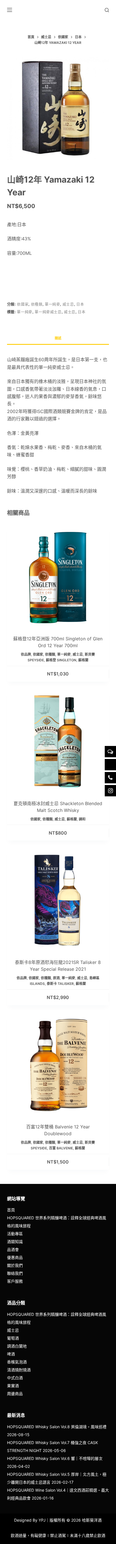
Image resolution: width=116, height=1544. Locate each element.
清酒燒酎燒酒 (19, 1369)
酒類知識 (15, 1241)
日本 (80, 304)
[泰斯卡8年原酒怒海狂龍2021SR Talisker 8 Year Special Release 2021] (58, 900)
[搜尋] (107, 10)
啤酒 (11, 1353)
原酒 (56, 978)
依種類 (37, 304)
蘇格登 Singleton (61, 660)
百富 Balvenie (61, 1148)
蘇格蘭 (83, 660)
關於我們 (15, 1265)
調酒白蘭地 (17, 1346)
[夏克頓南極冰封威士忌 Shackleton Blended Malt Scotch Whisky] (58, 741)
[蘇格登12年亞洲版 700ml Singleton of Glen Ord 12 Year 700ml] (58, 577)
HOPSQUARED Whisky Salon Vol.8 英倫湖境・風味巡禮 (56, 1426)
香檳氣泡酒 (17, 1361)
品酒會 (13, 1249)
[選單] (9, 9)
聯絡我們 (15, 1273)
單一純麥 (52, 304)
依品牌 (26, 654)
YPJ (42, 1520)
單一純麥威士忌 (48, 311)
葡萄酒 (13, 1338)
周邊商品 (15, 1393)
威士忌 (68, 304)
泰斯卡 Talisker (60, 983)
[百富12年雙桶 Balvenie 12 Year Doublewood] (58, 1065)
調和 (82, 819)
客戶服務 (15, 1281)
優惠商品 (15, 1257)
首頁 (11, 1209)
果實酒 (13, 1385)
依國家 (22, 304)
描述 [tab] (58, 338)
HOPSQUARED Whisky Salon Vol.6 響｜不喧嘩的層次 (54, 1458)
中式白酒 (15, 1377)
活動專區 (15, 1233)
